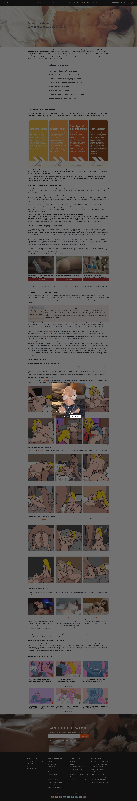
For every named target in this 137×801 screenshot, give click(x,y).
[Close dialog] (82, 385)
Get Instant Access (75, 416)
